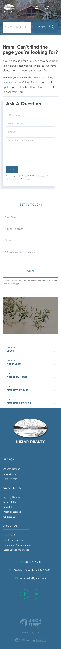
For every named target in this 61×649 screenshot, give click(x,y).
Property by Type (17, 390)
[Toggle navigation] (55, 8)
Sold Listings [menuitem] (10, 479)
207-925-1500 (47, 8)
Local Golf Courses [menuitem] (13, 540)
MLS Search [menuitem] (9, 474)
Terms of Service (20, 179)
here (5, 82)
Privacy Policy (48, 281)
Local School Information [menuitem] (16, 550)
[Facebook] (24, 594)
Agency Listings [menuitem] (11, 469)
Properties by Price (18, 403)
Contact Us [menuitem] (9, 517)
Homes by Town (16, 377)
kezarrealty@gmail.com (33, 578)
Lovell (10, 351)
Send (12, 169)
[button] (45, 27)
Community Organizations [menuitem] (17, 545)
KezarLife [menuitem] (8, 507)
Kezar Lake (13, 364)
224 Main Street (32, 570)
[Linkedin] (36, 594)
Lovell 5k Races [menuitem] (11, 535)
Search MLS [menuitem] (9, 502)
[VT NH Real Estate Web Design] (30, 623)
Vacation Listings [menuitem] (12, 512)
